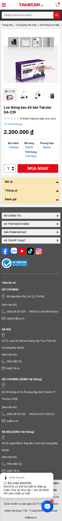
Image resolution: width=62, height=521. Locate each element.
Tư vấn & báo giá (13, 124)
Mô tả (9, 181)
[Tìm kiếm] (56, 15)
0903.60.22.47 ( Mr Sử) (41, 414)
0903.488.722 (14, 361)
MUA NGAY (37, 168)
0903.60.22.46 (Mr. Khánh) (43, 311)
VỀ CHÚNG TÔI (12, 215)
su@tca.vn (12, 421)
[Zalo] (13, 254)
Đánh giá (10, 199)
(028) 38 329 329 (16, 311)
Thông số (11, 190)
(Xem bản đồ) (9, 304)
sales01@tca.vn (15, 318)
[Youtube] (21, 254)
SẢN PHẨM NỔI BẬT (15, 232)
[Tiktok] (30, 254)
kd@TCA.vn (13, 368)
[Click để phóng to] (31, 59)
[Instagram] (38, 254)
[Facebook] (5, 254)
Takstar (47, 147)
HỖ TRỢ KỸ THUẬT (15, 240)
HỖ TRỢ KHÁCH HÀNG (16, 224)
